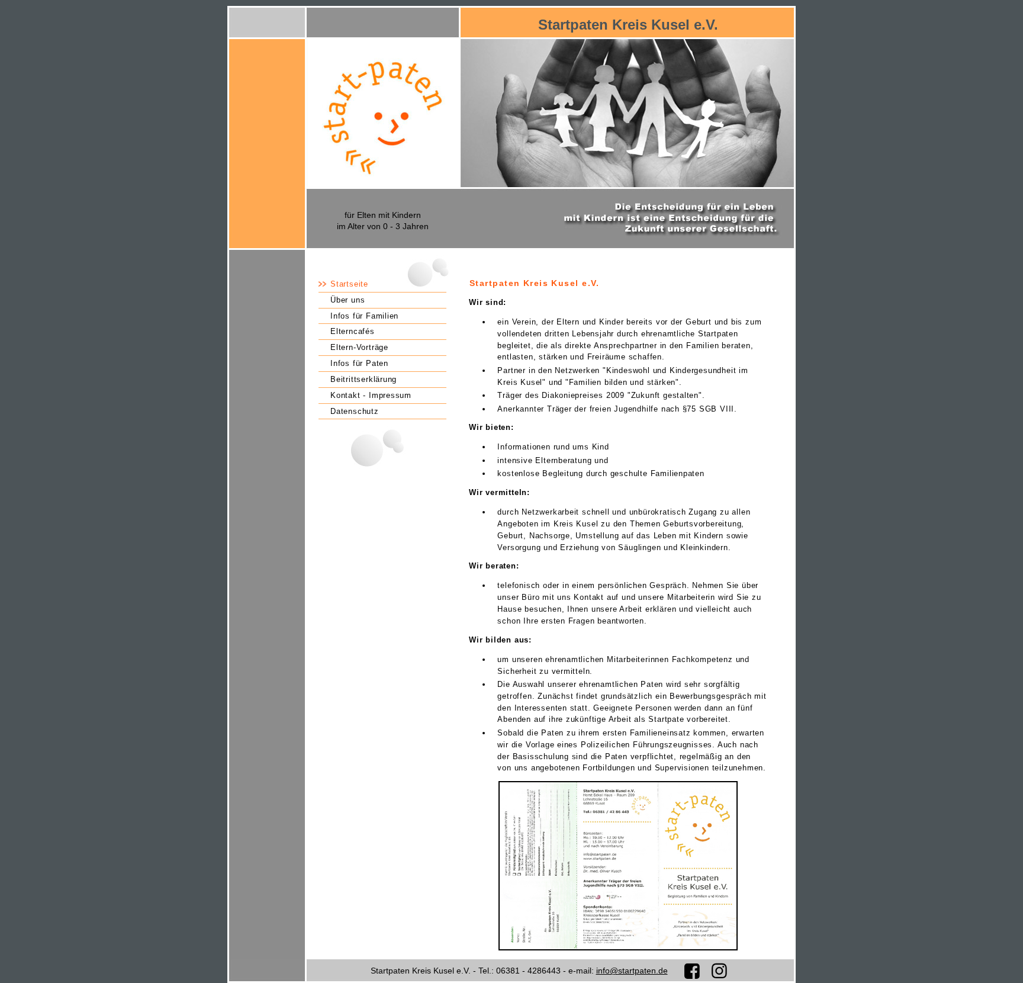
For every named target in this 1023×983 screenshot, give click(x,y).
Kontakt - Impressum (370, 395)
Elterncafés (352, 331)
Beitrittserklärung (363, 379)
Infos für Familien (364, 315)
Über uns (347, 299)
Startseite (349, 284)
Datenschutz (354, 411)
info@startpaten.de (632, 970)
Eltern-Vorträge (359, 347)
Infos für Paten (359, 363)
